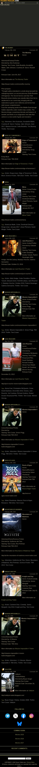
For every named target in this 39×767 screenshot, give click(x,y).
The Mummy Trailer (21, 79)
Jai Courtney (12, 393)
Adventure (8, 121)
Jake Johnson (25, 124)
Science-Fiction (11, 175)
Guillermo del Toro (18, 560)
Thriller (3, 129)
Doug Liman (14, 173)
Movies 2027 (19, 743)
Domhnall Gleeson (27, 224)
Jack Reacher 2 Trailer (22, 269)
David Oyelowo (6, 391)
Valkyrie (8, 669)
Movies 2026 (20, 3)
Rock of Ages (10, 460)
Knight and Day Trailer (8, 600)
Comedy (23, 604)
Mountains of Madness (13, 509)
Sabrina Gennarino (7, 285)
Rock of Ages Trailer (29, 489)
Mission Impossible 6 (12, 292)
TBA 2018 (20, 175)
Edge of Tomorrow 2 (13, 135)
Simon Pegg (29, 330)
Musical (19, 500)
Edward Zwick (11, 281)
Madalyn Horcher (9, 283)
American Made (10, 224)
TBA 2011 (14, 663)
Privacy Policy (30, 762)
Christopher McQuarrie (20, 388)
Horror (28, 560)
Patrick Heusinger (31, 283)
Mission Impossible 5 (12, 404)
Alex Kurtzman (17, 121)
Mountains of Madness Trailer (25, 551)
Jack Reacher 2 (10, 236)
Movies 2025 (9, 3)
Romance (4, 503)
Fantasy (17, 124)
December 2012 (17, 391)
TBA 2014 (9, 454)
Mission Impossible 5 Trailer (24, 439)
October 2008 (24, 700)
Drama (26, 391)
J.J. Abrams (21, 660)
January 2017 (15, 227)
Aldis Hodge (14, 278)
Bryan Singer (9, 700)
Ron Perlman (14, 562)
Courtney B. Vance (7, 124)
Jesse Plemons (25, 227)
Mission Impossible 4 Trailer (24, 648)
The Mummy (9, 47)
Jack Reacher (10, 339)
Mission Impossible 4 (12, 613)
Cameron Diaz (15, 604)
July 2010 (11, 607)
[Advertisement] (19, 26)
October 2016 (19, 283)
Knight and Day (10, 571)
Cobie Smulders (24, 278)
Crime (18, 224)
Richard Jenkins (22, 393)
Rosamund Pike (12, 395)
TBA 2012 (12, 503)
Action (7, 173)
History (16, 700)
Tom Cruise (11, 129)
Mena (7, 182)
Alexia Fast (8, 388)
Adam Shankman (10, 500)
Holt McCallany (22, 281)
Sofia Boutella (22, 126)
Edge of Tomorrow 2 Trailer (24, 164)
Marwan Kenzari (11, 126)
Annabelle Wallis (28, 121)
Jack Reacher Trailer (22, 379)
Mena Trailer (26, 215)
